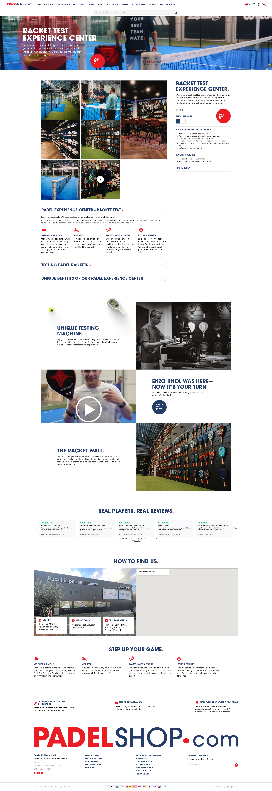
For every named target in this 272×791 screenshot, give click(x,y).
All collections (93, 765)
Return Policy (143, 765)
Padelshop (11, 19)
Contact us (141, 759)
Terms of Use (142, 774)
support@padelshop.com (83, 625)
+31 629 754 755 (79, 628)
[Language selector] (248, 4)
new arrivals (91, 762)
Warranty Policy (144, 768)
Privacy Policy (143, 771)
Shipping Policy (144, 762)
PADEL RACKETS (92, 756)
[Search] (254, 4)
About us (89, 768)
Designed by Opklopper (224, 786)
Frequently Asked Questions (150, 756)
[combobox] (136, 12)
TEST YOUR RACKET (66, 4)
